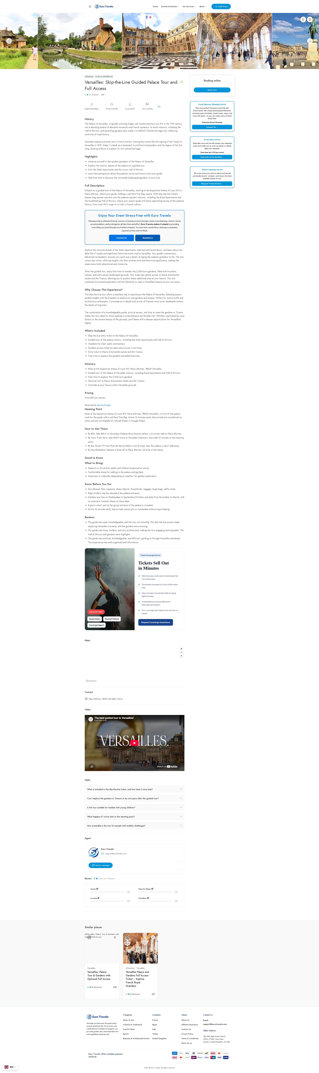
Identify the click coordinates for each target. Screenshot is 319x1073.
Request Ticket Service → (212, 184)
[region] (134, 664)
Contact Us (121, 238)
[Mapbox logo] (90, 680)
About (202, 6)
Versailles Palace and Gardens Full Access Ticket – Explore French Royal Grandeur (137, 979)
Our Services (188, 6)
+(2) (158, 106)
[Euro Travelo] (104, 6)
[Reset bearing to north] (181, 656)
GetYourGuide (103, 405)
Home (155, 6)
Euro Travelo (107, 849)
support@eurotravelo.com (115, 853)
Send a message (102, 865)
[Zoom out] (181, 652)
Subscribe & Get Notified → (212, 157)
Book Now (212, 90)
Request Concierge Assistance (155, 622)
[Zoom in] (181, 649)
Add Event (223, 6)
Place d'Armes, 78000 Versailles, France (106, 699)
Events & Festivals (169, 6)
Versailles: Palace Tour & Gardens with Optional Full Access (98, 975)
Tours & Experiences (104, 76)
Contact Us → (212, 127)
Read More (148, 238)
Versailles (89, 76)
